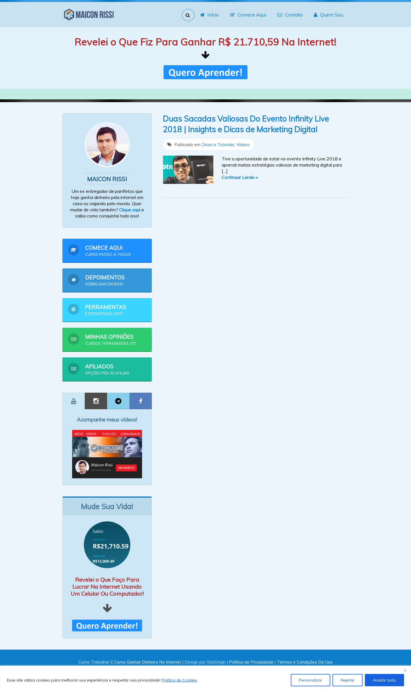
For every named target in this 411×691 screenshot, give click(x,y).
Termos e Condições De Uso (305, 662)
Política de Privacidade (251, 662)
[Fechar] (405, 670)
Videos (243, 144)
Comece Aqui (251, 15)
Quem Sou (331, 15)
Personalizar (310, 680)
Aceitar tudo (384, 680)
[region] (205, 678)
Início (213, 15)
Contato (294, 15)
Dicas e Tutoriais (218, 144)
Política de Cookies (179, 680)
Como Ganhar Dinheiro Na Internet (147, 662)
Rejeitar (348, 680)
